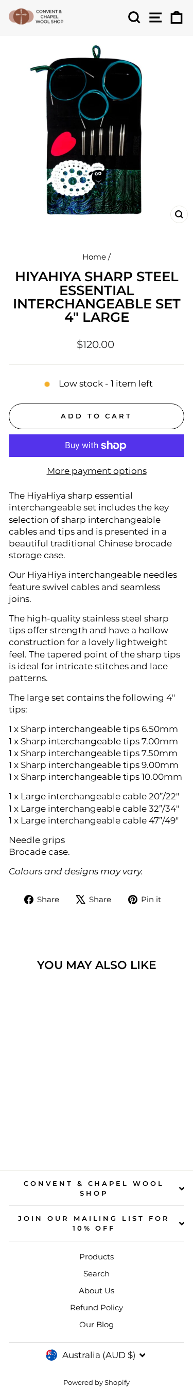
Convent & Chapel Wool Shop (94, 1188)
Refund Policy (96, 1307)
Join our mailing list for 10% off (94, 1223)
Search (96, 1273)
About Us (96, 1290)
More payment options (97, 471)
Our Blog (96, 1324)
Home (94, 257)
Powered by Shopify (96, 1382)
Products (96, 1256)
